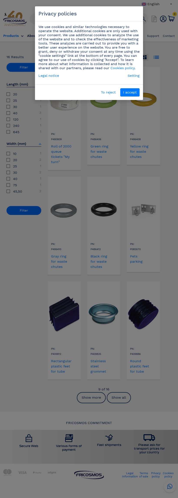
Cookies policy (122, 68)
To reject (108, 92)
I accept (130, 92)
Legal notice (48, 76)
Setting (134, 76)
